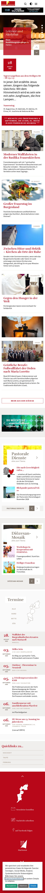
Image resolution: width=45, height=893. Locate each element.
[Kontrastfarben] (31, 4)
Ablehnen (23, 886)
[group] (22, 423)
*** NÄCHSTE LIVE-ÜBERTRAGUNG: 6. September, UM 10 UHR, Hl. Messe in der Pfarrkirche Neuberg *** (22, 120)
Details (33, 886)
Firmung (7, 762)
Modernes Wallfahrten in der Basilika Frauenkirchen (21, 156)
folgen (23, 830)
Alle (14, 609)
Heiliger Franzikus (26, 563)
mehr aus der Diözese (22, 401)
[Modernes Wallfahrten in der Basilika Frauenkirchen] (22, 140)
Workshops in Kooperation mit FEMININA (25, 549)
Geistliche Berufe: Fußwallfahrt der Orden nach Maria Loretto (19, 368)
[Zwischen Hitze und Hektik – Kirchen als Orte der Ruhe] (22, 234)
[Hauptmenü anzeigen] (36, 4)
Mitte (13, 618)
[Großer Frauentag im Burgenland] (22, 190)
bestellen (25, 810)
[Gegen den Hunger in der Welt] (22, 284)
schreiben (25, 821)
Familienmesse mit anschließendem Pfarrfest (24, 704)
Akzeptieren (11, 886)
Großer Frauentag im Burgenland (17, 205)
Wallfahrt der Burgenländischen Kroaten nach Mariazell (25, 637)
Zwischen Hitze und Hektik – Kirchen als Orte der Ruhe (22, 250)
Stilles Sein (17, 649)
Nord (13, 613)
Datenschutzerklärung (14, 879)
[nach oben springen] (22, 776)
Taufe (5, 757)
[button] (42, 25)
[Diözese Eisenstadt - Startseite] (8, 3)
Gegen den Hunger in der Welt (20, 299)
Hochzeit (7, 753)
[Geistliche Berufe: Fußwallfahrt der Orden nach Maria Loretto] (22, 351)
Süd (14, 623)
